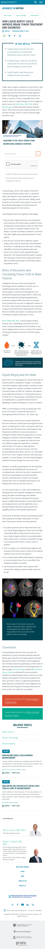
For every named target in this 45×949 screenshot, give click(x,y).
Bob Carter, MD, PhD (24, 104)
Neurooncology (19, 669)
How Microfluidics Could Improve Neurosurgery (17, 756)
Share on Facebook (15, 36)
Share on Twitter (9, 36)
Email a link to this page (4, 36)
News (22, 876)
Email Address (10, 154)
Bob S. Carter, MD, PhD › (14, 830)
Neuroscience (35, 15)
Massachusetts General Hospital (9, 2)
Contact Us (22, 886)
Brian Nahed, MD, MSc (10, 321)
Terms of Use (22, 881)
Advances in (12, 8)
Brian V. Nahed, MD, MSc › (12, 843)
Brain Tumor (8, 15)
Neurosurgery (7, 107)
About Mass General (22, 867)
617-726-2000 (37, 910)
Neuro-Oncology (21, 15)
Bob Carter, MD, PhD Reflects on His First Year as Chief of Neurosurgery (21, 787)
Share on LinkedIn (20, 36)
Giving (23, 872)
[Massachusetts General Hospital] (22, 896)
